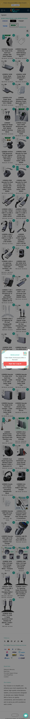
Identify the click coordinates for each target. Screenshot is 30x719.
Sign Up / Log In (15, 364)
